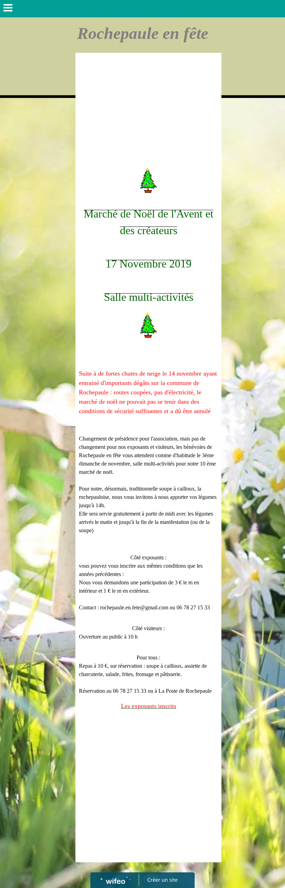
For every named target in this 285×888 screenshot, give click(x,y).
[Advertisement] (148, 108)
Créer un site (162, 879)
